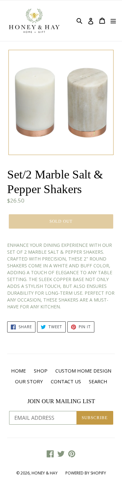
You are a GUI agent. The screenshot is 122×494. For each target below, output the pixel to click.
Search (98, 381)
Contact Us (66, 381)
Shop (40, 370)
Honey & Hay (45, 473)
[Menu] (113, 20)
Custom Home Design (83, 370)
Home (18, 370)
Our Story (29, 381)
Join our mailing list (61, 401)
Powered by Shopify (85, 473)
